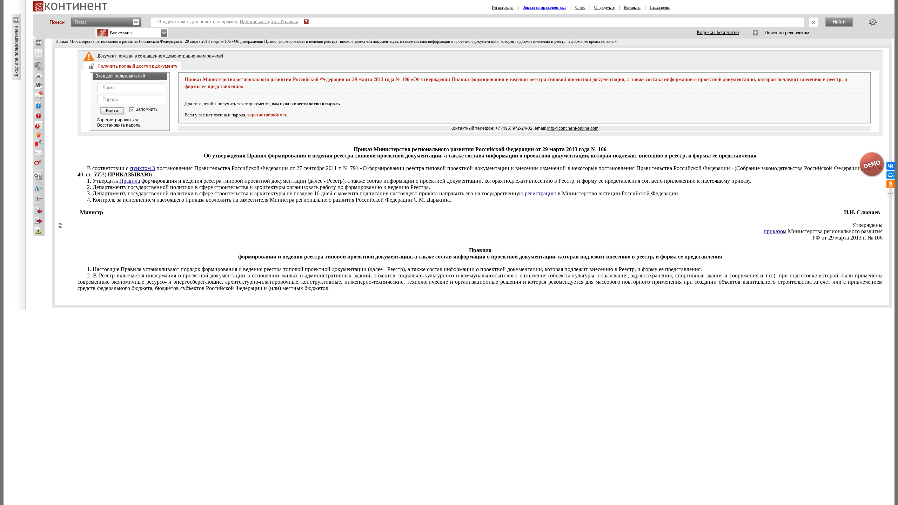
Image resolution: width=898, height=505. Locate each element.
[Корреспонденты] (38, 211)
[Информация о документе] (38, 105)
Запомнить (147, 109)
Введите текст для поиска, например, (228, 21)
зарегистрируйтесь (267, 115)
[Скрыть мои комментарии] (38, 154)
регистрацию (540, 193)
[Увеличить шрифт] (38, 188)
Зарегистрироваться (117, 119)
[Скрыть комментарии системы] (38, 95)
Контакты (632, 7)
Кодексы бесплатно (718, 32)
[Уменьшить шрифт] (38, 198)
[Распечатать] (38, 76)
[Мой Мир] (890, 175)
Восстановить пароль (118, 125)
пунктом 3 (142, 168)
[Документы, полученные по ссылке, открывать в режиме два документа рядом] (38, 53)
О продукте (604, 7)
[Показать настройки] (873, 22)
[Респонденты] (38, 220)
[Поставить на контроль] (38, 125)
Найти (839, 22)
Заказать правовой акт (544, 7)
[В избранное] (38, 134)
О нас (580, 7)
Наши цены (660, 7)
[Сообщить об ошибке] (38, 230)
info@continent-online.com (572, 128)
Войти (112, 110)
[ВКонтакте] (890, 166)
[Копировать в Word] (38, 85)
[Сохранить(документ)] (38, 66)
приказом (775, 231)
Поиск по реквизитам (787, 32)
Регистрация (503, 7)
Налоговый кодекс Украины (269, 21)
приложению (419, 181)
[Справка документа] (38, 115)
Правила (129, 181)
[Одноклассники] (890, 184)
